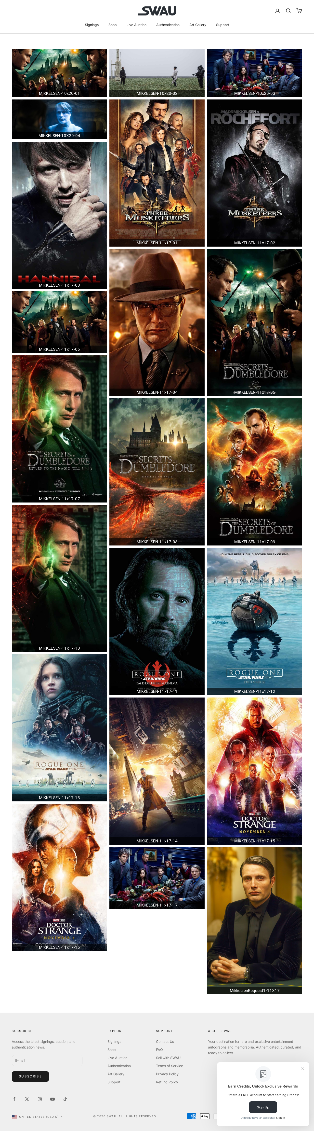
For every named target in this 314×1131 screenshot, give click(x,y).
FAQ (159, 1049)
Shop (112, 25)
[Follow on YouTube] (52, 1099)
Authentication (168, 25)
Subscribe (30, 1076)
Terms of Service (169, 1066)
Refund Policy (167, 1082)
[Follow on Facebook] (14, 1099)
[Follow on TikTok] (65, 1099)
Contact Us (165, 1041)
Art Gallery (197, 25)
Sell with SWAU (168, 1058)
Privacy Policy (167, 1074)
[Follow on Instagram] (39, 1099)
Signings (92, 25)
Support (222, 25)
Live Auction (136, 25)
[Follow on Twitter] (27, 1099)
